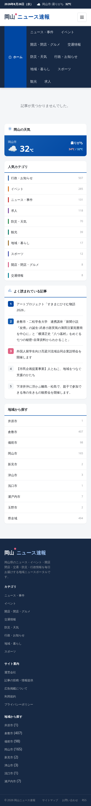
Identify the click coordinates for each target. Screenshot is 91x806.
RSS (84, 800)
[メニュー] (82, 17)
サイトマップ (50, 800)
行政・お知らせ (66, 56)
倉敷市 (8, 733)
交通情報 (74, 44)
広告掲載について (15, 688)
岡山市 (8, 749)
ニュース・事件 (41, 32)
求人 (47, 81)
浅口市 (8, 773)
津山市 (8, 765)
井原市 (8, 725)
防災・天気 (38, 56)
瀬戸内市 (10, 781)
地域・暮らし (40, 69)
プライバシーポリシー (18, 704)
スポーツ (64, 69)
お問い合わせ (70, 800)
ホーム (18, 57)
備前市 (8, 741)
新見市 (8, 757)
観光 (33, 81)
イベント (67, 32)
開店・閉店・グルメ (45, 44)
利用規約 (10, 696)
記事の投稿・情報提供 (18, 680)
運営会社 (10, 672)
